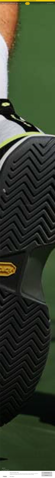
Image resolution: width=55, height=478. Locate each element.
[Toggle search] (47, 3)
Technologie (7, 3)
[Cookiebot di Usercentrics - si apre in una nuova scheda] (5, 476)
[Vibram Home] (27, 3)
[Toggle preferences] (52, 3)
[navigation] (11, 3)
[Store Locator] (48, 3)
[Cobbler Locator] (50, 3)
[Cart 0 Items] (51, 3)
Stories (17, 3)
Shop (20, 3)
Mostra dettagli (12, 476)
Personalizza (46, 475)
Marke (3, 3)
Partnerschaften (12, 3)
